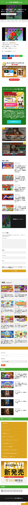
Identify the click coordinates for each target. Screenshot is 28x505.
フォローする (18, 220)
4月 (8, 490)
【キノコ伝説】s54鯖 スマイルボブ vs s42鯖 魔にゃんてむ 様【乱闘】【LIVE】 (21, 384)
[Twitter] (9, 56)
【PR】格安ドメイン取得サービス (9, 456)
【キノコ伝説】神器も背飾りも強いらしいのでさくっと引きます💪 (7, 311)
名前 (3, 250)
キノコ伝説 (8, 20)
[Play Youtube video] (14, 34)
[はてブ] (12, 56)
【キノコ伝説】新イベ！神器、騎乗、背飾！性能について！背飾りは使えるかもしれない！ (7, 342)
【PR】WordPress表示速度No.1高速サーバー (11, 453)
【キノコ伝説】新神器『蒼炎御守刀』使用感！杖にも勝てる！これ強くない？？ (20, 199)
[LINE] (20, 56)
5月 (10, 490)
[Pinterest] (9, 58)
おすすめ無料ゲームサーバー (8, 443)
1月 (4, 490)
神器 (16, 20)
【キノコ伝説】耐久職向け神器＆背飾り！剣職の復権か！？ (21, 296)
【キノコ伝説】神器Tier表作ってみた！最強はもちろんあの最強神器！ (7, 296)
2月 (5, 490)
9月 (16, 491)
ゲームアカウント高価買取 (7, 446)
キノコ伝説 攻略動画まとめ (14, 2)
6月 (11, 490)
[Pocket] (17, 56)
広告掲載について (6, 433)
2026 (2, 490)
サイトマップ (5, 426)
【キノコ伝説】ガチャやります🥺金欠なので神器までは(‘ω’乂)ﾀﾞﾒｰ (21, 342)
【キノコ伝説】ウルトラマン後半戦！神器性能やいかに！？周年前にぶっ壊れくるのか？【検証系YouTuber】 (20, 168)
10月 (18, 491)
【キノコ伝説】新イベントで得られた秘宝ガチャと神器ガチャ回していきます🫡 (21, 311)
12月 (21, 491)
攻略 (12, 20)
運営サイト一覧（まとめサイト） (9, 436)
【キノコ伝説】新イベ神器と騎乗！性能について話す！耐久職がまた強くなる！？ (7, 327)
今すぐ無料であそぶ (14, 121)
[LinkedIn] (4, 58)
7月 (13, 490)
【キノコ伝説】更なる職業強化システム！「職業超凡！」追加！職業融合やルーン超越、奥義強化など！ (21, 376)
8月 (14, 490)
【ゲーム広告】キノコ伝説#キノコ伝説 (21, 393)
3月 (7, 490)
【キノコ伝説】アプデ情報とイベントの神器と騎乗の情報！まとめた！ (20, 208)
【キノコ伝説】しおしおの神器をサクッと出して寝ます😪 (21, 326)
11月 (20, 491)
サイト (3, 260)
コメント (4, 238)
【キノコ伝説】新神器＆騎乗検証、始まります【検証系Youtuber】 (20, 189)
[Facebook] (4, 56)
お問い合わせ (5, 423)
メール (4, 255)
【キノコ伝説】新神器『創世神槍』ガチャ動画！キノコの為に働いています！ (20, 179)
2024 (2, 491)
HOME (2, 20)
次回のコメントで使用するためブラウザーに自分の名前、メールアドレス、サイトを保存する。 (14, 267)
